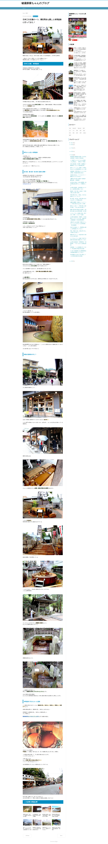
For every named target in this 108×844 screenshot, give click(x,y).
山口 (70, 130)
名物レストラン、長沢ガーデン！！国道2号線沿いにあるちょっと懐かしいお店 (80, 86)
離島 (70, 135)
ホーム (24, 8)
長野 (80, 130)
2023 (71, 142)
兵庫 (80, 132)
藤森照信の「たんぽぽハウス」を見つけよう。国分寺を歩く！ (80, 71)
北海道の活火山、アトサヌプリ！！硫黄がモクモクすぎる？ (80, 109)
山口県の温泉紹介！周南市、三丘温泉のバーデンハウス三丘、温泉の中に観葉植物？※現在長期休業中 (78, 218)
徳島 (73, 132)
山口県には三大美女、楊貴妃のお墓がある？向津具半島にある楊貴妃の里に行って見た (80, 64)
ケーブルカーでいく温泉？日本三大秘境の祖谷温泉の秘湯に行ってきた (80, 116)
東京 (70, 132)
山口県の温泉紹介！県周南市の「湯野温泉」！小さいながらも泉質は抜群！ (78, 243)
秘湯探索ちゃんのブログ (35, 3)
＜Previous (27, 835)
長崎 (77, 130)
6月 (72, 151)
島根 (84, 130)
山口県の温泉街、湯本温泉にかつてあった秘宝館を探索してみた (80, 56)
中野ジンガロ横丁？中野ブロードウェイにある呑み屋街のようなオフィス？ (80, 49)
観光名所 (74, 128)
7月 (72, 148)
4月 (72, 261)
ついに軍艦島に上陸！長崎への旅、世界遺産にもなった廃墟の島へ (80, 101)
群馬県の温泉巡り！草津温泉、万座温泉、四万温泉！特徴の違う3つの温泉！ (80, 94)
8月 (72, 144)
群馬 (84, 128)
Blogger (56, 841)
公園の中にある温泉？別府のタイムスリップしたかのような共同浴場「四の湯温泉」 (78, 224)
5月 (72, 154)
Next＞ (61, 835)
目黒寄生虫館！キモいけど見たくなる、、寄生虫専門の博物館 (80, 79)
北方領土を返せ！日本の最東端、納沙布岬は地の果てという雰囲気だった (78, 184)
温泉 (70, 128)
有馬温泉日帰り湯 (27, 183)
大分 (73, 130)
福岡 (77, 132)
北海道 (84, 132)
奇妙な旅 (79, 128)
